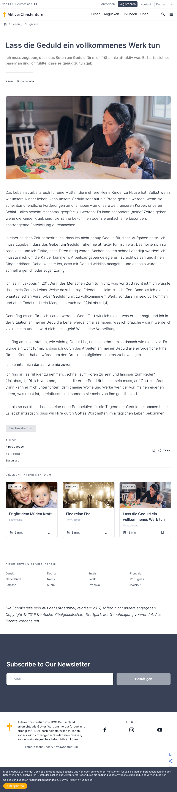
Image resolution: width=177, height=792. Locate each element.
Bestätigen (143, 679)
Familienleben (18, 428)
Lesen (96, 14)
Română (11, 585)
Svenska (94, 585)
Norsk (51, 579)
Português (137, 579)
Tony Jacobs (73, 519)
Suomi (51, 585)
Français (135, 573)
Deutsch (52, 573)
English (93, 573)
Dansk (10, 573)
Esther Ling (15, 519)
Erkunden (129, 14)
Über (144, 14)
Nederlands (13, 579)
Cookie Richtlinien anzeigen (76, 779)
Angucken (111, 14)
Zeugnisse (31, 24)
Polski (92, 579)
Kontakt (146, 4)
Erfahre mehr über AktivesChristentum (51, 746)
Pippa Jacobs (25, 81)
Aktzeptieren (15, 786)
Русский (135, 585)
